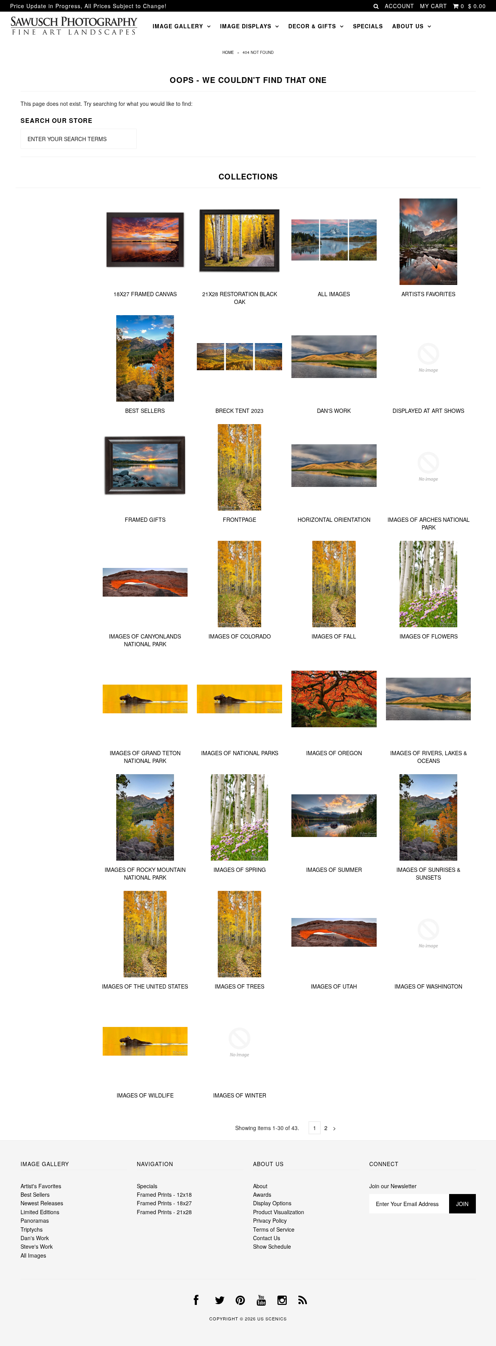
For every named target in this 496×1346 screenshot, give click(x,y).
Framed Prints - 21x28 (164, 1212)
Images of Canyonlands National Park (145, 640)
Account (399, 6)
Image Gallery (178, 26)
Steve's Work (37, 1246)
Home (228, 52)
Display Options (272, 1203)
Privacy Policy (270, 1220)
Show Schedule (272, 1246)
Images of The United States (145, 986)
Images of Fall (334, 636)
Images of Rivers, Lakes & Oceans (428, 756)
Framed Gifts (145, 519)
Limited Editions (40, 1212)
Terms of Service (273, 1229)
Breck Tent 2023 (239, 410)
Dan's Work (334, 410)
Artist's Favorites (41, 1186)
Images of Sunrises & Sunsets (428, 873)
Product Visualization (278, 1212)
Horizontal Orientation (334, 519)
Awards (262, 1194)
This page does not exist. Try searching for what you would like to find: (107, 103)
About (260, 1186)
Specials (368, 26)
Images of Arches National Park (429, 523)
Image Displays (245, 26)
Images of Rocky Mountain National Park (145, 873)
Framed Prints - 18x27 (164, 1203)
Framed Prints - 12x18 (164, 1194)
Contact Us (266, 1238)
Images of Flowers (429, 636)
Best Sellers (145, 410)
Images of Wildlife (145, 1095)
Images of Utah (334, 986)
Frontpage (239, 519)
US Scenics (272, 1318)
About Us (408, 26)
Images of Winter (239, 1095)
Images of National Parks (239, 753)
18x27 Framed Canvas (145, 294)
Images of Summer (334, 869)
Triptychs (32, 1229)
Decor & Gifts (312, 26)
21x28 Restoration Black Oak (239, 297)
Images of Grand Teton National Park (145, 756)
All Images (334, 294)
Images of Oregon (334, 753)
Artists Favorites (428, 294)
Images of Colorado (239, 636)
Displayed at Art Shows (428, 410)
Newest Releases (42, 1203)
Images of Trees (239, 986)
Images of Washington (428, 986)
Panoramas (35, 1220)
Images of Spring (240, 869)
